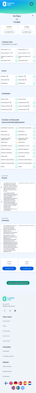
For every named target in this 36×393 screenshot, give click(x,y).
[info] (32, 15)
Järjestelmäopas (7, 366)
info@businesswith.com (9, 306)
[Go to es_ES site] (25, 383)
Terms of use (6, 336)
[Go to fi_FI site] (6, 383)
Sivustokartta (6, 376)
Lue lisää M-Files (9, 32)
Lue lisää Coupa (27, 32)
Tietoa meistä (6, 321)
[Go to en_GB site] (11, 383)
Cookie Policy (6, 341)
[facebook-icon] (4, 311)
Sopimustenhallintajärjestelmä (18, 283)
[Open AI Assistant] (15, 311)
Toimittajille (6, 351)
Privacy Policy (6, 331)
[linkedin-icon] (10, 311)
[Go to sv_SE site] (18, 388)
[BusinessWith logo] (8, 4)
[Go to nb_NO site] (13, 388)
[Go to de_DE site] (15, 383)
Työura (4, 326)
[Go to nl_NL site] (30, 383)
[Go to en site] (23, 388)
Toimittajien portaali (8, 356)
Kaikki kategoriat (7, 371)
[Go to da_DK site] (20, 383)
